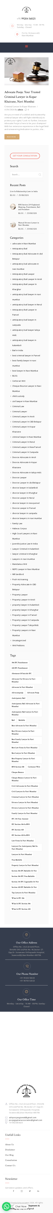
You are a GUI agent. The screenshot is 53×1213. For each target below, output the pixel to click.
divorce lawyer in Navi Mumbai (25, 802)
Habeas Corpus (19, 528)
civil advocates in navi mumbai (25, 786)
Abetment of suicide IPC (22, 673)
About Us (9, 1144)
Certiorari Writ (18, 381)
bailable (22, 720)
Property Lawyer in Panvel (24, 615)
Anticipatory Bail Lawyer (23, 274)
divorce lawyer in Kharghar (25, 493)
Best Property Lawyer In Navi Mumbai (23, 760)
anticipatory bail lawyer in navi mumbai (25, 713)
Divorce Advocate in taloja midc (26, 472)
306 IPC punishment (20, 662)
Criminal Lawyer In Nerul (23, 442)
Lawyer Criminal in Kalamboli (25, 548)
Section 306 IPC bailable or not (24, 871)
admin (19, 109)
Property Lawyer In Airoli (23, 599)
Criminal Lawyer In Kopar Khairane (20, 106)
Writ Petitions (18, 645)
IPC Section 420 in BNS (21, 835)
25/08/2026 (24, 195)
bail (13, 720)
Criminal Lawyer (19, 411)
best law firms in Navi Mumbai (24, 747)
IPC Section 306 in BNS (21, 824)
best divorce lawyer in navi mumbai (23, 732)
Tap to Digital (26, 1208)
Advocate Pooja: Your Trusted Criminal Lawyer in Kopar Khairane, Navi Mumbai (22, 97)
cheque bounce (18, 772)
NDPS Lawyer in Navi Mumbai (26, 569)
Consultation (11, 1160)
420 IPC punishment (20, 668)
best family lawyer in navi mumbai (23, 740)
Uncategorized (19, 640)
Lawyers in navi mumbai (23, 559)
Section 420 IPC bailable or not (24, 887)
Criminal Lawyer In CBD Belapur (27, 421)
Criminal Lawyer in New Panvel (26, 447)
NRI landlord (18, 574)
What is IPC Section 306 (21, 903)
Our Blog (9, 1155)
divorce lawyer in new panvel (26, 503)
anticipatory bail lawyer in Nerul (27, 304)
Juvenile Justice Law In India (25, 543)
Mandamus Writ (19, 564)
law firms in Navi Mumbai (23, 840)
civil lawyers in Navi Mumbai (24, 791)
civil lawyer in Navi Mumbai (24, 401)
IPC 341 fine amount (20, 819)
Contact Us (10, 1165)
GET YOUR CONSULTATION (25, 155)
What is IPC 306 (18, 898)
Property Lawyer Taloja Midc (25, 625)
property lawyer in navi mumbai (25, 865)
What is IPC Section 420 (21, 909)
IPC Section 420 (18, 830)
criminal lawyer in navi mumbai (25, 797)
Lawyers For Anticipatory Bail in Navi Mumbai (25, 847)
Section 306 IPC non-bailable (23, 876)
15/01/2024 (9, 109)
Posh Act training (20, 579)
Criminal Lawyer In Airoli (23, 416)
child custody (18, 396)
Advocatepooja (17, 692)
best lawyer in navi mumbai (23, 753)
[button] (6, 1206)
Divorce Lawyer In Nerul (23, 498)
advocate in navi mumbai (22, 687)
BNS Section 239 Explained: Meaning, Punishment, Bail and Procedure (29, 207)
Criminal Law (18, 406)
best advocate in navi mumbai (24, 725)
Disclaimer (10, 1149)
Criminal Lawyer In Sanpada (25, 452)
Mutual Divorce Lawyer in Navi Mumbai (28, 224)
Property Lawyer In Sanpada (25, 620)
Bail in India (17, 350)
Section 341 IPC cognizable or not (25, 882)
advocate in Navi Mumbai (24, 243)
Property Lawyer (20, 594)
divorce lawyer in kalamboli (25, 487)
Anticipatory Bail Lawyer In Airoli (27, 279)
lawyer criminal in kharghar (25, 554)
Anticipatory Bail (19, 248)
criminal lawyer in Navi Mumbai (26, 437)
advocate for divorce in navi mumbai (23, 680)
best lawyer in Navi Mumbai (25, 370)
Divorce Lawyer (19, 477)
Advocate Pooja (33, 692)
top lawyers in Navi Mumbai (23, 892)
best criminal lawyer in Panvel (26, 355)
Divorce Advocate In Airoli (24, 457)
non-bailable (17, 860)
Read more (11, 137)
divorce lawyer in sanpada (24, 513)
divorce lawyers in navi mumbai (27, 518)
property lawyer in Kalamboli (25, 604)
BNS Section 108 (18, 767)
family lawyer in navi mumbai (24, 813)
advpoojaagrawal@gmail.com (23, 1117)
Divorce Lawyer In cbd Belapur (26, 482)
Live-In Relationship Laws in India (24, 191)
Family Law (17, 523)
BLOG (12, 195)
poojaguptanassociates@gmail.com (25, 1120)
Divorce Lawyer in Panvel (24, 508)
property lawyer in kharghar (25, 609)
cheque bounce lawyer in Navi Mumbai (24, 779)
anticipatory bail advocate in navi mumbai (26, 705)
